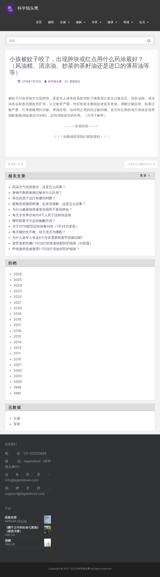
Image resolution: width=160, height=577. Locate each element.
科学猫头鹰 (55, 81)
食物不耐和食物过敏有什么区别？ (37, 192)
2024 (18, 285)
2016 (17, 331)
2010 (17, 359)
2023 (18, 291)
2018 (17, 319)
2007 (18, 365)
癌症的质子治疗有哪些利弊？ (34, 198)
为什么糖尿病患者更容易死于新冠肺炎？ (42, 209)
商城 (126, 22)
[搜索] (149, 40)
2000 (18, 382)
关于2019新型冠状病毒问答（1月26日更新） (45, 226)
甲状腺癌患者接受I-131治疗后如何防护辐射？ (46, 249)
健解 (79, 22)
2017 (17, 325)
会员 (142, 22)
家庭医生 (75, 81)
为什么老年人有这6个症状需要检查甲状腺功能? (47, 237)
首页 (39, 22)
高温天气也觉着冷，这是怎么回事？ (39, 187)
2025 (18, 280)
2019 (17, 314)
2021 (17, 302)
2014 (17, 342)
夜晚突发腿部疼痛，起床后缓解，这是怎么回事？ (49, 204)
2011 (17, 353)
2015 (17, 336)
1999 (17, 387)
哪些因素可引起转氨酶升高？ (34, 221)
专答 (95, 22)
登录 (17, 424)
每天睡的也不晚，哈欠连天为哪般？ (39, 232)
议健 (63, 22)
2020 (18, 308)
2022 (18, 296)
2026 (18, 274)
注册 (17, 418)
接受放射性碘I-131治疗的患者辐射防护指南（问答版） (52, 243)
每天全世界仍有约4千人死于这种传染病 (41, 215)
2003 (18, 376)
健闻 (51, 22)
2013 (17, 348)
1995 (17, 393)
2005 (18, 370)
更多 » (145, 175)
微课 (110, 22)
